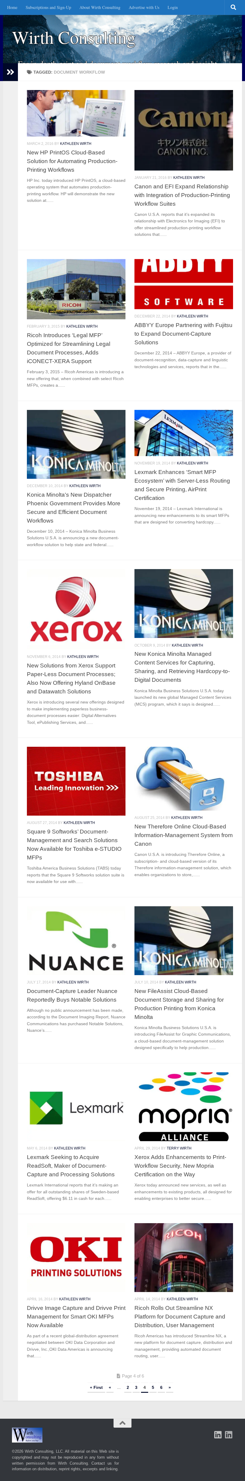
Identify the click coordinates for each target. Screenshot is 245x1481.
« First (96, 1387)
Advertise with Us (144, 7)
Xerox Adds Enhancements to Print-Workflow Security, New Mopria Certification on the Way (180, 1166)
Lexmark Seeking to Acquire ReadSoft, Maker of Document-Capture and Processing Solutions (71, 1166)
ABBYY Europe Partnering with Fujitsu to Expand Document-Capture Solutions (183, 334)
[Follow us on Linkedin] (229, 1435)
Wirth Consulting (73, 37)
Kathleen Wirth (75, 144)
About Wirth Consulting (99, 7)
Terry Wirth (179, 1148)
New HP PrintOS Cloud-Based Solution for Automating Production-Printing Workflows (72, 161)
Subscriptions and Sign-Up (48, 7)
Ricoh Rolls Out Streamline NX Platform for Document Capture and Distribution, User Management (179, 1316)
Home (12, 7)
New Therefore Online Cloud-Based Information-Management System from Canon (183, 835)
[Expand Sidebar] (10, 72)
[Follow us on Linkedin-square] (218, 1435)
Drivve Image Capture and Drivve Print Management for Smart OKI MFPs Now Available (76, 1316)
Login (173, 7)
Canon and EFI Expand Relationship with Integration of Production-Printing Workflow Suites (182, 195)
